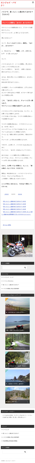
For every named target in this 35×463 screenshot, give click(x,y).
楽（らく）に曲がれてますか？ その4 (14, 209)
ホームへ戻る (7, 225)
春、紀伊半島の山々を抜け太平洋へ (15, 312)
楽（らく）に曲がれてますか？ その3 (14, 206)
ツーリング (6, 429)
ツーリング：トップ (8, 277)
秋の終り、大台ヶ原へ (12, 401)
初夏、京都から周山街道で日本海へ (15, 330)
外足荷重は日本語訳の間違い (10, 441)
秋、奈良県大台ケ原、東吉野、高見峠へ (16, 366)
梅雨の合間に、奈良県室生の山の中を (15, 348)
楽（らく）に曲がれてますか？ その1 (14, 201)
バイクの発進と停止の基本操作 (11, 288)
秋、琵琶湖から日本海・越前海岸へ (15, 383)
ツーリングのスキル (8, 281)
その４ (20, 194)
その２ (6, 194)
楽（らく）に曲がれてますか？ (11, 284)
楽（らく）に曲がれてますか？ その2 (14, 204)
